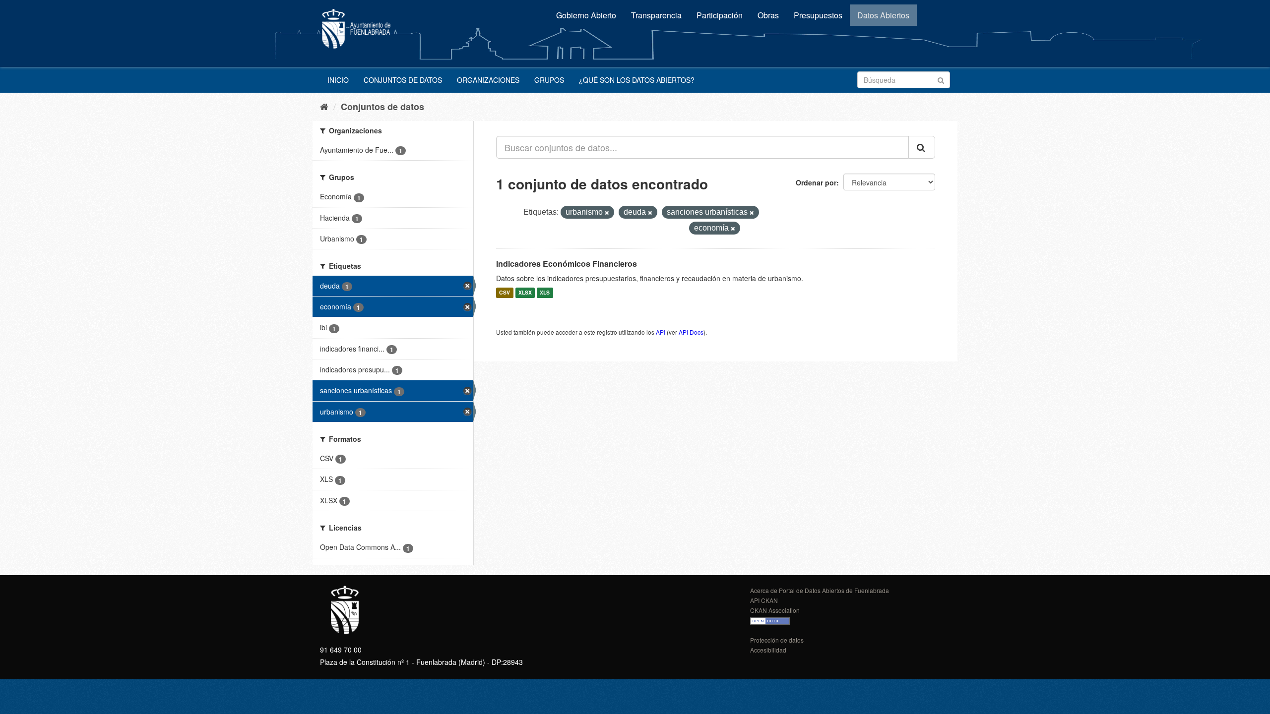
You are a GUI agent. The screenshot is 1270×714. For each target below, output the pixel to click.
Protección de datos (777, 640)
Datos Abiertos (883, 15)
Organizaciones (488, 80)
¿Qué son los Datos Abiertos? (637, 80)
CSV (504, 293)
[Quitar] (607, 213)
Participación (720, 15)
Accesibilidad (768, 650)
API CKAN (764, 600)
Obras (768, 15)
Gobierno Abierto (586, 15)
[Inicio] (324, 106)
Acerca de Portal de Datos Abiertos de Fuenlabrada (819, 590)
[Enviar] (941, 79)
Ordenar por (816, 182)
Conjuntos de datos (403, 80)
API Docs (691, 332)
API (660, 332)
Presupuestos (818, 15)
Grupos (549, 80)
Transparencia (656, 15)
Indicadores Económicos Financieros (566, 263)
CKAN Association (775, 610)
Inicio (338, 80)
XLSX (525, 293)
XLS (545, 293)
